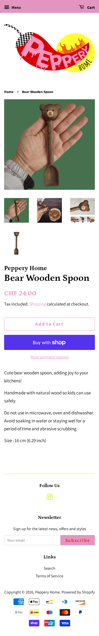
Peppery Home (47, 592)
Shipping (37, 304)
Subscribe (77, 540)
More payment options (50, 357)
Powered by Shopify (78, 592)
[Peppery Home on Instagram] (49, 498)
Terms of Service (49, 575)
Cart (90, 7)
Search (49, 568)
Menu (16, 7)
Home (8, 91)
